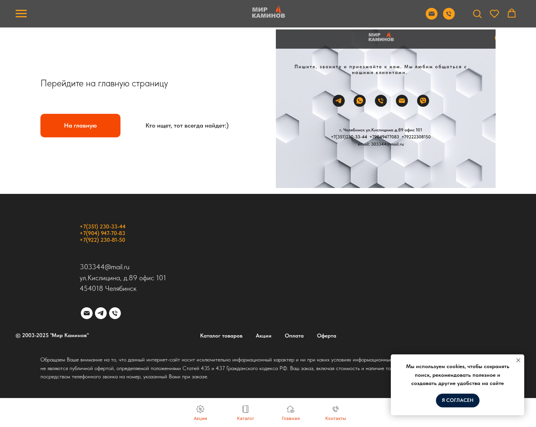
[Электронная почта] (87, 313)
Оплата (294, 335)
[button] (477, 13)
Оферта (326, 335)
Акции (264, 335)
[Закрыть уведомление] (518, 360)
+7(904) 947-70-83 (102, 233)
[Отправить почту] (432, 17)
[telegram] (101, 313)
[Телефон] (115, 313)
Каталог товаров (221, 335)
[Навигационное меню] (21, 14)
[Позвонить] (449, 17)
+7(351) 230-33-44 (103, 226)
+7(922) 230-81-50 (102, 240)
